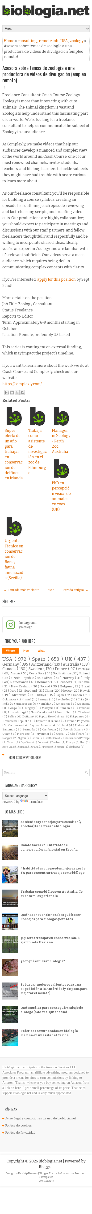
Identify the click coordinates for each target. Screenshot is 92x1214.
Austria (15, 673)
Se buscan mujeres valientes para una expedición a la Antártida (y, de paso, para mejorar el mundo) (54, 989)
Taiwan (11, 742)
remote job (49, 41)
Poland (45, 686)
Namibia (44, 703)
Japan (61, 695)
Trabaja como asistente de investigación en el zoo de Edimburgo (37, 451)
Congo (13, 708)
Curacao (42, 742)
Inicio (50, 590)
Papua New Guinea (51, 716)
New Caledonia (41, 712)
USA (64, 41)
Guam (6, 733)
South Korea (52, 738)
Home (9, 41)
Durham (56, 742)
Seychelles (63, 699)
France (61, 669)
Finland (84, 673)
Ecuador (65, 682)
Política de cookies (18, 1125)
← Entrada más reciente (21, 590)
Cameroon (15, 725)
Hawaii (85, 690)
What (41, 650)
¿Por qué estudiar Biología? (43, 961)
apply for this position (56, 279)
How (26, 650)
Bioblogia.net (51, 1161)
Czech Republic (23, 678)
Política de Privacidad (20, 1132)
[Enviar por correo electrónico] (6, 392)
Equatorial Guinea (48, 721)
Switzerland (41, 664)
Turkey (79, 725)
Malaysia (48, 708)
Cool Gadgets (46, 1180)
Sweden (36, 669)
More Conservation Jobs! (25, 757)
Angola (60, 733)
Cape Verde (27, 742)
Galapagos (9, 699)
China (49, 690)
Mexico (66, 690)
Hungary (30, 708)
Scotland (31, 690)
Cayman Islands (40, 725)
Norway (69, 678)
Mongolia (7, 738)
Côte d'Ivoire (77, 733)
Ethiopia (71, 742)
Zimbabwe (75, 746)
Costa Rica (37, 673)
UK (69, 659)
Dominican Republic (16, 721)
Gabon (78, 695)
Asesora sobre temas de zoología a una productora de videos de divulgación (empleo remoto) (44, 74)
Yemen (60, 746)
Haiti (83, 742)
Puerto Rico (65, 712)
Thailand (84, 712)
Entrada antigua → (75, 590)
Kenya (42, 695)
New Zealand (21, 686)
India (6, 703)
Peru (13, 690)
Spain (40, 659)
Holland (63, 725)
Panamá (84, 682)
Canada (9, 669)
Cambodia (49, 729)
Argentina (83, 703)
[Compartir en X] (17, 392)
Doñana (27, 716)
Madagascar (24, 703)
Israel (27, 699)
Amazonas (63, 703)
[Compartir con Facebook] (22, 392)
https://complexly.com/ (22, 384)
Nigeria (22, 738)
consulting (28, 41)
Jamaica (23, 746)
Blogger (46, 1166)
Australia (71, 664)
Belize (12, 716)
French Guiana (73, 729)
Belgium (66, 686)
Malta (35, 746)
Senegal (43, 699)
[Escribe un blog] (12, 392)
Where (10, 650)
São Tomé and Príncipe (77, 738)
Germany (11, 664)
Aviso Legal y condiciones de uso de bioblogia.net (40, 1118)
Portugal (84, 669)
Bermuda (29, 729)
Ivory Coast (8, 746)
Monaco (47, 746)
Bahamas (9, 729)
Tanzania (66, 708)
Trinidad (84, 708)
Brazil (85, 686)
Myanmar (43, 733)
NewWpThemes (28, 1173)
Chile (81, 699)
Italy (87, 678)
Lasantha (67, 1173)
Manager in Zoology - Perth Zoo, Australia (61, 441)
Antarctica (20, 695)
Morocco (23, 733)
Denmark (44, 682)
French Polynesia (78, 721)
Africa (49, 678)
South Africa (62, 673)
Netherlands (19, 682)
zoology (77, 41)
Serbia (36, 738)
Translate (36, 802)
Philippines (77, 716)
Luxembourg (16, 712)
